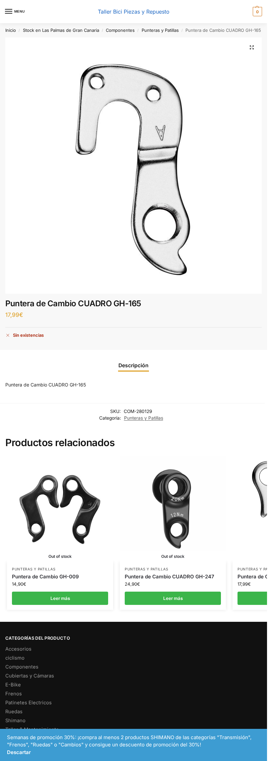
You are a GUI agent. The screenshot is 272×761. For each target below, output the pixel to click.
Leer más (60, 598)
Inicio (10, 30)
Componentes (120, 30)
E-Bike (13, 685)
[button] (256, 11)
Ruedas (14, 712)
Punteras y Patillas (160, 30)
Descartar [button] (19, 752)
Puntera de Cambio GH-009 (45, 576)
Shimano (15, 721)
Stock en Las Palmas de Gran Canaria (61, 30)
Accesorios (18, 649)
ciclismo (15, 658)
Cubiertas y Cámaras (29, 676)
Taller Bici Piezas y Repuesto (134, 11)
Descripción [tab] (133, 365)
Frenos (13, 694)
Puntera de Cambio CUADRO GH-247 (169, 576)
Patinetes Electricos (28, 703)
